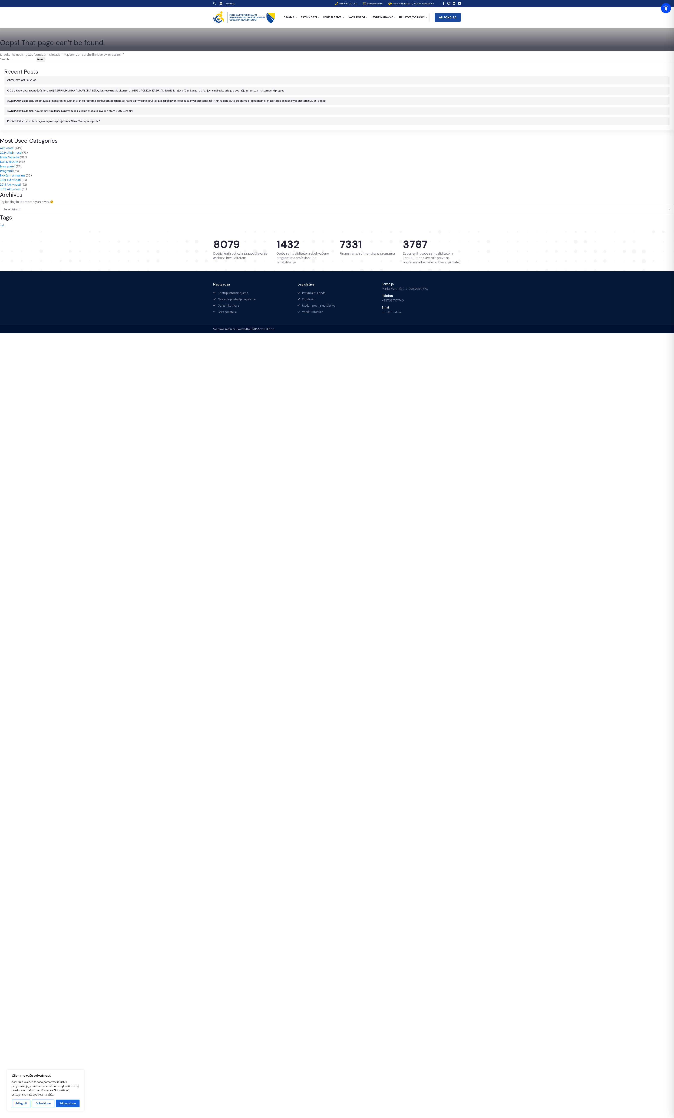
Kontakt (230, 3)
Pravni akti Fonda (313, 293)
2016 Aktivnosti (10, 189)
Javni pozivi (7, 166)
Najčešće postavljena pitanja (237, 299)
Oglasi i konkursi (229, 305)
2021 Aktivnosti (10, 180)
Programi (6, 171)
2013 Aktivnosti (10, 184)
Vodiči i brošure (312, 312)
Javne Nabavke (382, 17)
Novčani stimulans (12, 175)
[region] (45, 1090)
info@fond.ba (375, 3)
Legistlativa (332, 17)
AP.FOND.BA (447, 17)
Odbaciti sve (43, 1103)
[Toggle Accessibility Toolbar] (665, 8)
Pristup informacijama (233, 293)
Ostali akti (309, 299)
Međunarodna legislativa (318, 305)
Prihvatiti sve (68, 1103)
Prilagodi (21, 1103)
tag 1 (2, 225)
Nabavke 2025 (9, 161)
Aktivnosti (308, 17)
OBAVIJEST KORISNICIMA (22, 80)
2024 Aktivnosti (11, 152)
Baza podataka (227, 312)
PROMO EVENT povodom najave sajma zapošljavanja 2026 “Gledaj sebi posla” (53, 121)
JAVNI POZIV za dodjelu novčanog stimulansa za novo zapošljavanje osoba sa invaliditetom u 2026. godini (70, 111)
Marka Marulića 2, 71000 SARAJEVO (413, 3)
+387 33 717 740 (348, 3)
